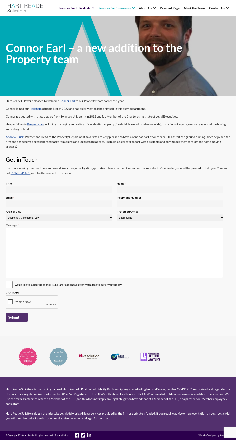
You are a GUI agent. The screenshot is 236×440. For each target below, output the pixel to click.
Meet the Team (194, 8)
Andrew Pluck (15, 137)
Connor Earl (67, 101)
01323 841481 (20, 173)
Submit (13, 317)
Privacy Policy (61, 435)
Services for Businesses (114, 8)
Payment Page (170, 8)
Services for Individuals (74, 8)
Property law (35, 124)
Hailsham (36, 109)
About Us (145, 8)
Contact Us (217, 8)
